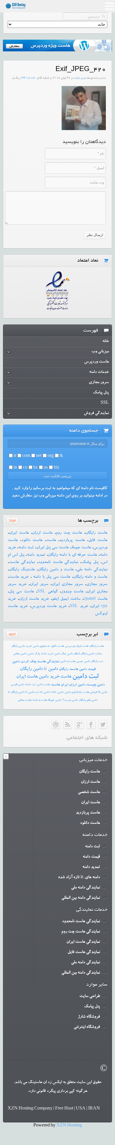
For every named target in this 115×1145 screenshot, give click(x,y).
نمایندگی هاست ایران (83, 942)
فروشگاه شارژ (89, 1017)
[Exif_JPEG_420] (84, 129)
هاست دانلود (32, 540)
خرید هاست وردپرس (49, 606)
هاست (51, 540)
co (25, 468)
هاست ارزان (42, 533)
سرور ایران (39, 584)
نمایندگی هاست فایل (84, 952)
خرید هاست (19, 577)
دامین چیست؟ (70, 700)
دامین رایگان (31, 669)
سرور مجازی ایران (67, 584)
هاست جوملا (81, 547)
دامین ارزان (77, 685)
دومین (79, 661)
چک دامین (60, 654)
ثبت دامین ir (32, 692)
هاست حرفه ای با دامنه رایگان (72, 555)
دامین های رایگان (88, 700)
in (15, 468)
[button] (109, 7)
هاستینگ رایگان (22, 570)
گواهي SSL (47, 592)
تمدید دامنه (36, 555)
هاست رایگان (96, 533)
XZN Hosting (69, 1126)
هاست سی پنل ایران (52, 547)
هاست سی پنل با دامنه (51, 577)
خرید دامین (49, 677)
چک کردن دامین (24, 662)
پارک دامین (33, 654)
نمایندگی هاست (22, 562)
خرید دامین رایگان (21, 646)
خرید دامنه (47, 654)
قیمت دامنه (91, 857)
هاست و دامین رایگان (56, 570)
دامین (58, 700)
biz (56, 468)
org (50, 456)
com (26, 456)
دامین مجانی (20, 654)
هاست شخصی (89, 792)
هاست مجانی (25, 700)
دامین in (45, 692)
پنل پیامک (89, 562)
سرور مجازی (96, 584)
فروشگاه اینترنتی (87, 1027)
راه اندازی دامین (73, 692)
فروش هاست (90, 692)
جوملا (51, 700)
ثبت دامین (85, 677)
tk (61, 456)
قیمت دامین (87, 669)
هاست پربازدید (72, 540)
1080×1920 (28, 78)
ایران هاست (59, 685)
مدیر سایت (80, 78)
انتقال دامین (73, 654)
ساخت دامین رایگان (91, 654)
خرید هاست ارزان (34, 599)
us (46, 468)
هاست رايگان (96, 646)
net (39, 456)
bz (35, 468)
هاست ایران (19, 533)
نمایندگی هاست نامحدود (58, 562)
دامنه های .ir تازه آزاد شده (79, 877)
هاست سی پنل (21, 592)
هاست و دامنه (39, 700)
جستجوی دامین (41, 646)
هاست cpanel (95, 599)
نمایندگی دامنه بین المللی (80, 898)
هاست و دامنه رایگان (90, 577)
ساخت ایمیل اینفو (66, 599)
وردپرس (70, 646)
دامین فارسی (17, 684)
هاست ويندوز (72, 592)
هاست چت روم (69, 533)
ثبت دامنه (26, 547)
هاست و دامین (67, 661)
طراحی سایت (89, 996)
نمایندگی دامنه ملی (92, 570)
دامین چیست (95, 685)
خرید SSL (79, 606)
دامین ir (51, 669)
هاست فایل (97, 540)
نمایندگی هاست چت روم (80, 932)
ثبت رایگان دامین (93, 661)
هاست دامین (43, 684)
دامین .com (57, 692)
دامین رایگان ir (16, 692)
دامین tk (102, 692)
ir (15, 456)
